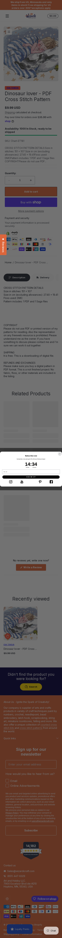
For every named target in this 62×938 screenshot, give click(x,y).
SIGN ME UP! (31, 477)
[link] (10, 481)
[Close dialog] (59, 453)
